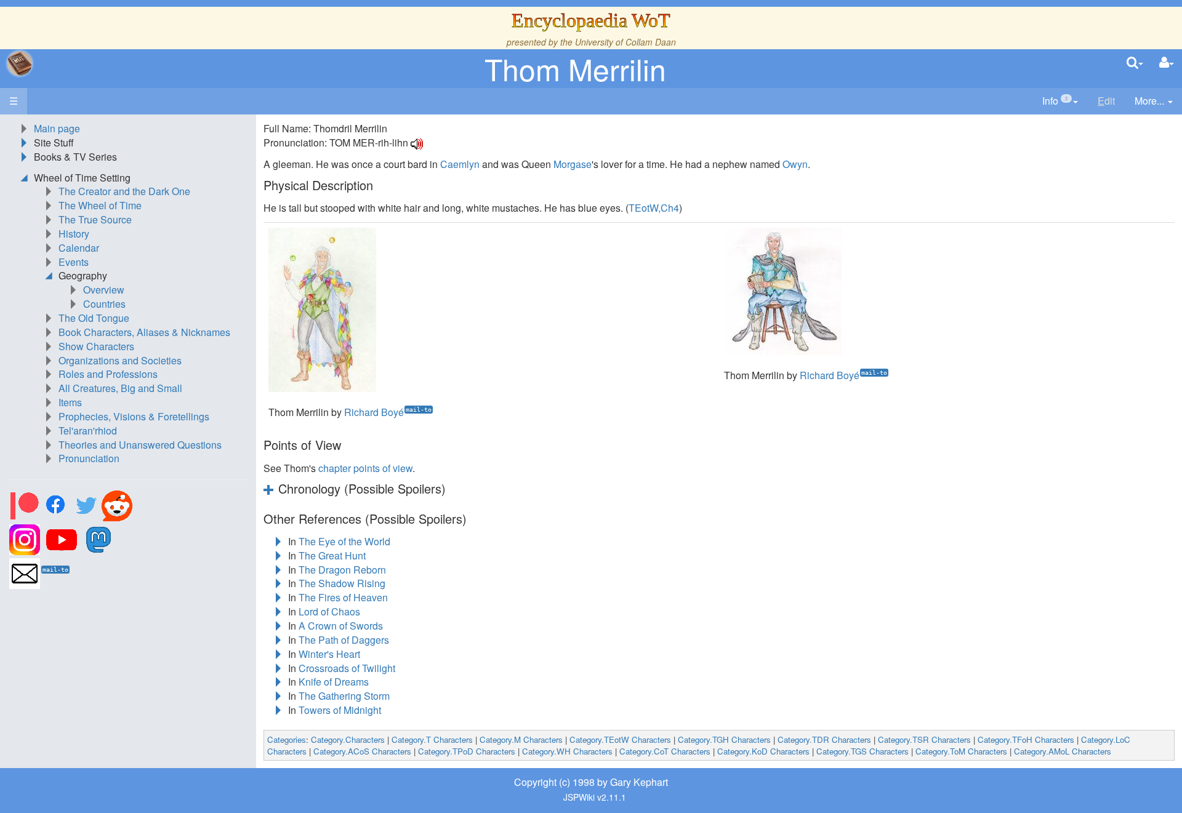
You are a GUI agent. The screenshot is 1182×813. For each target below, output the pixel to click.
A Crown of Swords (341, 626)
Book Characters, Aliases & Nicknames (144, 332)
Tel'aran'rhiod (87, 430)
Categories (286, 739)
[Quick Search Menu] (1135, 63)
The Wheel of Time (100, 205)
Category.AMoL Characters (1062, 751)
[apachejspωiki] (19, 63)
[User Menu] (1166, 63)
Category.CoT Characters (664, 751)
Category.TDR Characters (824, 739)
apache (19, 63)
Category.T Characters (432, 739)
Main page (57, 128)
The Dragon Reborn (342, 570)
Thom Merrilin (575, 68)
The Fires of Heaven (343, 597)
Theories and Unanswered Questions (140, 445)
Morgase (572, 164)
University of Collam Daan (625, 42)
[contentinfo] (1060, 101)
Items (70, 402)
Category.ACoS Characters (362, 751)
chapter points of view (365, 468)
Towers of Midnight (340, 710)
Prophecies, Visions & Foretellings (133, 416)
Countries (104, 304)
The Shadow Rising (342, 583)
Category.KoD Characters (763, 751)
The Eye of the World (344, 541)
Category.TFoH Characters (1026, 739)
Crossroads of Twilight (347, 668)
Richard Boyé (374, 412)
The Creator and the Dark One (124, 191)
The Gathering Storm (344, 696)
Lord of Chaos (329, 611)
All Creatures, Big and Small (120, 388)
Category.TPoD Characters (466, 751)
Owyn (795, 164)
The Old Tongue (93, 318)
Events (73, 262)
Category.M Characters (521, 739)
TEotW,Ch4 (654, 208)
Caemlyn (460, 164)
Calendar (78, 248)
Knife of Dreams (334, 682)
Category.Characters (348, 739)
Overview (103, 289)
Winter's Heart (329, 654)
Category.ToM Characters (961, 751)
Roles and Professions (108, 374)
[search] (1135, 63)
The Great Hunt (332, 555)
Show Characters (96, 346)
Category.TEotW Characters (620, 739)
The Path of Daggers (344, 640)
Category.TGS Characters (862, 751)
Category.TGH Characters (724, 739)
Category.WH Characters (567, 751)
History (73, 233)
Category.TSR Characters (924, 739)
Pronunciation (88, 458)
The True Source (95, 219)
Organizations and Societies (120, 360)
